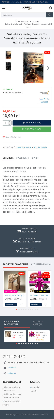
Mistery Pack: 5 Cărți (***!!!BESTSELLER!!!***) (15, 295)
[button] (18, 68)
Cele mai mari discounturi (11, 323)
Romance (35, 21)
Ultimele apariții (38, 323)
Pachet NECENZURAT (39, 295)
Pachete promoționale (15, 264)
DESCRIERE (8, 158)
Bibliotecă (24, 21)
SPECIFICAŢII (22, 158)
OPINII (35, 158)
